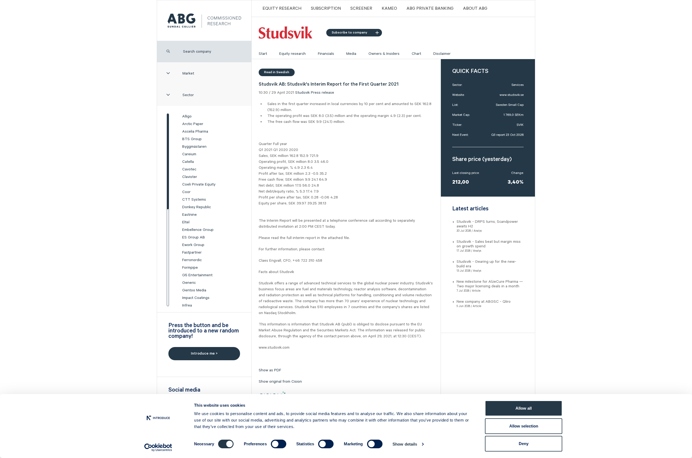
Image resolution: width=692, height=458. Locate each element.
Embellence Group (198, 230)
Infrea (187, 305)
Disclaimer (442, 54)
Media (351, 54)
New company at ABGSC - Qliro (484, 301)
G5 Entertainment (197, 275)
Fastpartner (192, 252)
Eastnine (189, 215)
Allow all (523, 408)
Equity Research (281, 8)
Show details (404, 444)
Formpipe (190, 267)
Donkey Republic (196, 207)
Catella (188, 162)
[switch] (278, 444)
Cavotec (189, 169)
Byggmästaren (194, 146)
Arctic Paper (192, 124)
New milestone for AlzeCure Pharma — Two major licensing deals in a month (490, 283)
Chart (416, 54)
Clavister (189, 177)
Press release (322, 92)
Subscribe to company (349, 33)
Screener (361, 8)
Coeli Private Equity (198, 184)
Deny (523, 443)
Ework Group (193, 245)
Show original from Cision (280, 381)
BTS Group (192, 139)
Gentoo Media (194, 290)
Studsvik (302, 92)
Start (263, 54)
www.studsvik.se (512, 95)
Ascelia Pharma (195, 131)
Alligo (187, 116)
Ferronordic (192, 260)
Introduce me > (204, 353)
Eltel (185, 222)
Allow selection (523, 426)
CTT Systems (194, 199)
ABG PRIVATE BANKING (430, 8)
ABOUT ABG (475, 8)
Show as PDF (270, 370)
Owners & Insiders (384, 54)
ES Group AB (193, 237)
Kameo (389, 8)
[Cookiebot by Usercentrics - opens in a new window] (158, 447)
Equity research (292, 54)
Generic (189, 283)
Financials (326, 54)
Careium (189, 154)
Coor (186, 192)
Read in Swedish (276, 72)
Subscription (326, 8)
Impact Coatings (195, 298)
